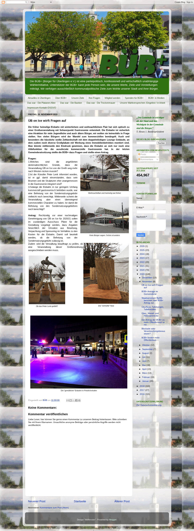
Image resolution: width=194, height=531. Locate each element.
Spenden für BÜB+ (134, 98)
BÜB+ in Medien (156, 98)
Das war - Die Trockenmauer (101, 102)
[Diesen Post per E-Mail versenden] (67, 400)
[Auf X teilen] (73, 400)
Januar (145, 381)
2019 (142, 274)
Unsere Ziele (77, 98)
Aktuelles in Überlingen (39, 98)
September (147, 349)
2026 (142, 246)
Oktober (146, 345)
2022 (142, 262)
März (145, 373)
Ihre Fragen (94, 98)
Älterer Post (122, 501)
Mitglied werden (112, 98)
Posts (143, 154)
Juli (144, 357)
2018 (142, 386)
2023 (142, 258)
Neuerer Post (36, 501)
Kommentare (146, 159)
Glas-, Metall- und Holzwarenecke (150, 314)
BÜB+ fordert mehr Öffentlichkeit (151, 339)
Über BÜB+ (61, 98)
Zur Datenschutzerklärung (148, 405)
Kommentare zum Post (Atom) (54, 508)
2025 (142, 250)
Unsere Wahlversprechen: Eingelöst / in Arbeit (142, 102)
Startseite (80, 501)
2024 (142, 254)
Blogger (112, 520)
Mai (144, 365)
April (144, 369)
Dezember (147, 278)
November (147, 281)
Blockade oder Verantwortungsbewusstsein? (153, 331)
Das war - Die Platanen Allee (41, 102)
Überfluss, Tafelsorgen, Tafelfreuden (153, 308)
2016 (142, 394)
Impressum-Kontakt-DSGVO (41, 107)
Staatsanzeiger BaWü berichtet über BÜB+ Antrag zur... (152, 300)
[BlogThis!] (70, 400)
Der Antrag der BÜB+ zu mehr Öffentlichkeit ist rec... (153, 322)
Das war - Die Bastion (71, 102)
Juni (144, 361)
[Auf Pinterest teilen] (79, 400)
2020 (142, 270)
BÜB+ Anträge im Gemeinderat (150, 292)
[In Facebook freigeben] (76, 400)
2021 (142, 266)
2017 (142, 390)
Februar (146, 377)
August (145, 353)
